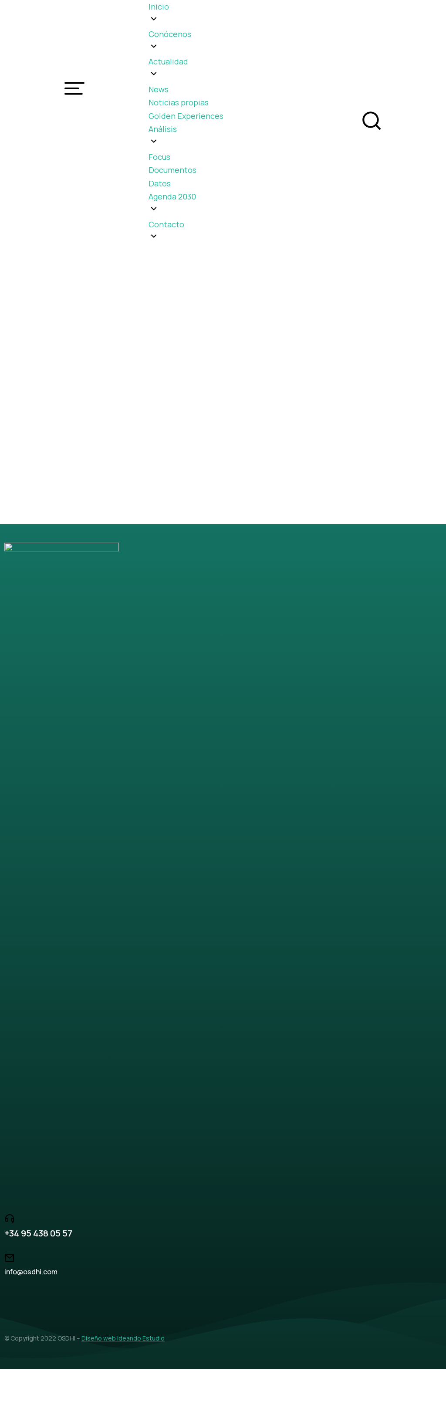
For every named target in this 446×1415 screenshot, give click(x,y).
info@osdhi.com (30, 1272)
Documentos (35, 429)
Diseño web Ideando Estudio (123, 1338)
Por (105, 429)
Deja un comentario (270, 429)
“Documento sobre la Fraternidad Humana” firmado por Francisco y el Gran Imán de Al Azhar (221, 411)
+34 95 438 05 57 (38, 1233)
